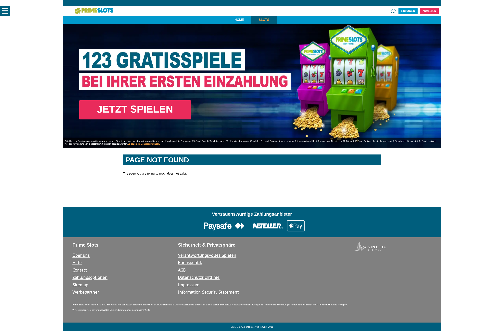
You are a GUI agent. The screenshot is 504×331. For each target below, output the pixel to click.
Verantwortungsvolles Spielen (207, 255)
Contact (79, 270)
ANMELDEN (429, 11)
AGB (182, 270)
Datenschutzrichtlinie (199, 277)
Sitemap (80, 285)
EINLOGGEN (408, 11)
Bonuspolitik (190, 262)
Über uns (81, 255)
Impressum (188, 285)
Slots (264, 19)
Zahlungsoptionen (89, 277)
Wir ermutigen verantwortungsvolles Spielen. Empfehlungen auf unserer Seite (111, 309)
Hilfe (77, 262)
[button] (5, 11)
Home (239, 19)
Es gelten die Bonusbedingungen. (144, 143)
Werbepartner (85, 292)
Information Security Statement (208, 292)
